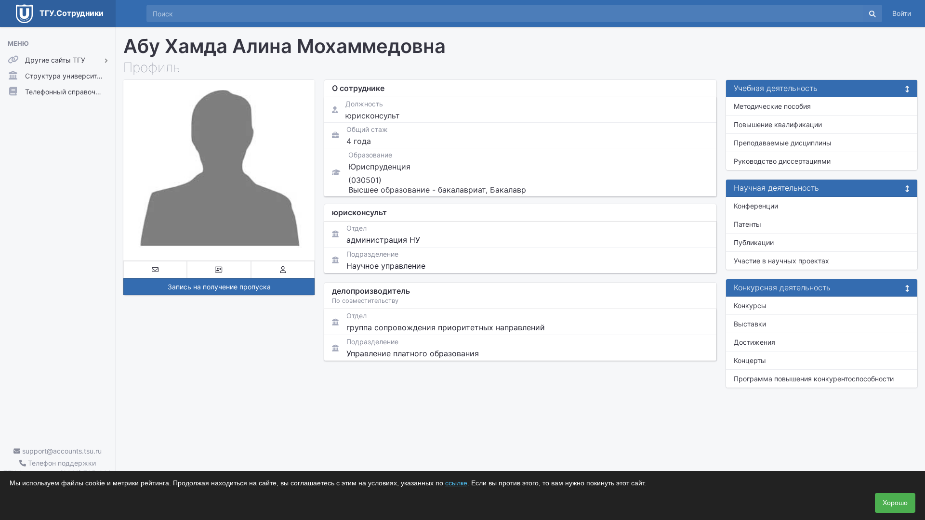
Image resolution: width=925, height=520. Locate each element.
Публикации (754, 242)
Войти (901, 13)
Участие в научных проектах (781, 261)
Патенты (747, 224)
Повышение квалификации (778, 124)
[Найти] (872, 13)
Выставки (750, 324)
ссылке (456, 483)
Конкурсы (750, 305)
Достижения (754, 342)
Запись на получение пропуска (219, 287)
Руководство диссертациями (782, 161)
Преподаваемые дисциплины (783, 143)
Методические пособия (772, 106)
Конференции (756, 206)
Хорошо (895, 503)
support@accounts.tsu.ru (61, 451)
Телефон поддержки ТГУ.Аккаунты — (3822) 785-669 (57, 468)
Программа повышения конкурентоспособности (814, 379)
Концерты (750, 360)
